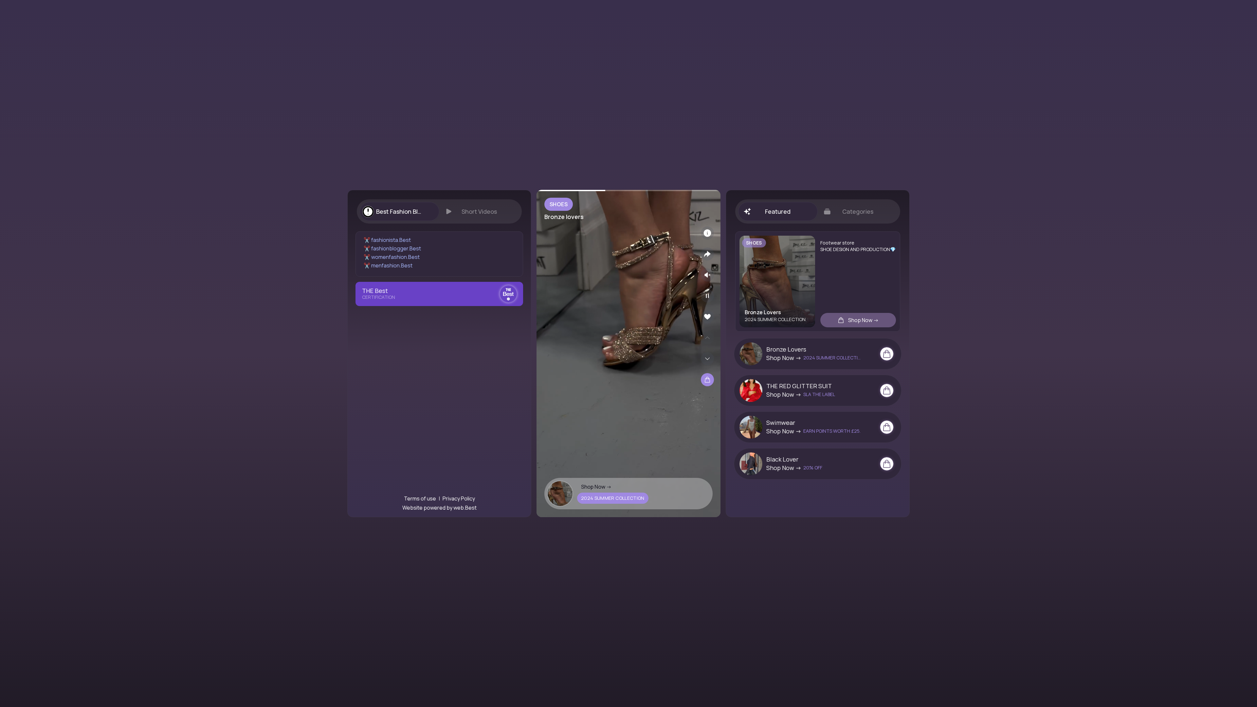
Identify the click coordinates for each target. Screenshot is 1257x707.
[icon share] (707, 254)
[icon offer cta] (886, 353)
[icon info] (707, 233)
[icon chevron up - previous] (707, 337)
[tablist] (439, 211)
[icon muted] (707, 274)
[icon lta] (707, 379)
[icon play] (707, 295)
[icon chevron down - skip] (707, 358)
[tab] (399, 211)
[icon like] (707, 316)
